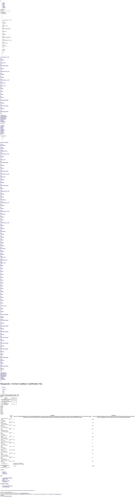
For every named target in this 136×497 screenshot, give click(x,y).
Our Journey (2, 125)
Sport (3, 50)
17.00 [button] (14, 425)
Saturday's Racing (3, 118)
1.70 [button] (92, 422)
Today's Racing (3, 115)
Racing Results (2, 121)
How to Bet (2, 133)
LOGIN (1, 12)
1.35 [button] (92, 446)
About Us (2, 126)
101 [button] (14, 457)
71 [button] (13, 419)
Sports (4, 3)
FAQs (1, 134)
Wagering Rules (5, 478)
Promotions (2, 129)
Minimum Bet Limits (6, 480)
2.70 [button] (92, 453)
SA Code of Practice (6, 486)
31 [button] (92, 439)
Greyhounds (2, 378)
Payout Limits (5, 481)
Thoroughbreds (3, 119)
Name (8, 465)
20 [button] (92, 457)
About (4, 6)
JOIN (3, 9)
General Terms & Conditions (7, 477)
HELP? (4, 12)
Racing (4, 2)
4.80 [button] (14, 422)
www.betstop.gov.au (57, 494)
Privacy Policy (5, 473)
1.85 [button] (92, 461)
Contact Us (4, 472)
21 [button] (13, 436)
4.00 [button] (92, 425)
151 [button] (14, 439)
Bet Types (2, 132)
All (3, 52)
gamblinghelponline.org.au (24, 493)
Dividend (4, 466)
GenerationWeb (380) (8, 496)
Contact (4, 5)
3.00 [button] (14, 446)
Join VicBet (2, 130)
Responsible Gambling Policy (8, 485)
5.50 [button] (92, 429)
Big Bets (4, 7)
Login (1, 9)
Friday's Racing (3, 117)
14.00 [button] (93, 419)
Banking (1, 127)
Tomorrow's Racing (3, 116)
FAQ (3, 479)
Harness (1, 377)
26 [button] (13, 429)
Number (5, 465)
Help (3, 4)
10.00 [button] (14, 453)
